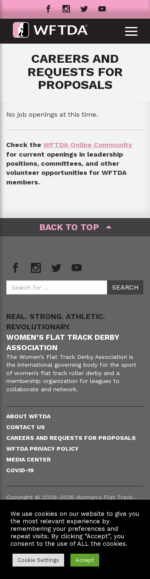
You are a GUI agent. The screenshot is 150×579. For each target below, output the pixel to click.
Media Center (28, 459)
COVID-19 (20, 470)
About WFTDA (28, 416)
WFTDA (50, 31)
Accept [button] (84, 560)
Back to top (72, 227)
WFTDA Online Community (87, 145)
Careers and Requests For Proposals (71, 438)
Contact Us (25, 427)
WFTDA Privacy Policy (42, 448)
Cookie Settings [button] (38, 560)
